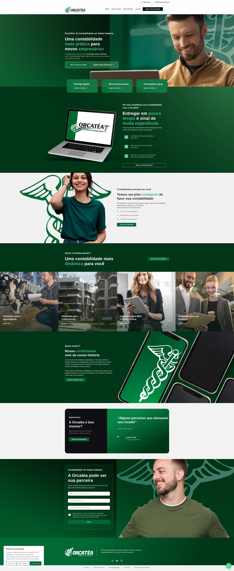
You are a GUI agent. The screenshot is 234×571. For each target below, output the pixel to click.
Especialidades (128, 9)
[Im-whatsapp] (121, 561)
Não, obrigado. (23, 563)
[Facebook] (117, 561)
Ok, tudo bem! (35, 563)
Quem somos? (116, 9)
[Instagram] (112, 561)
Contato (137, 9)
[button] (80, 88)
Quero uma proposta (153, 9)
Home (107, 9)
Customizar (11, 563)
